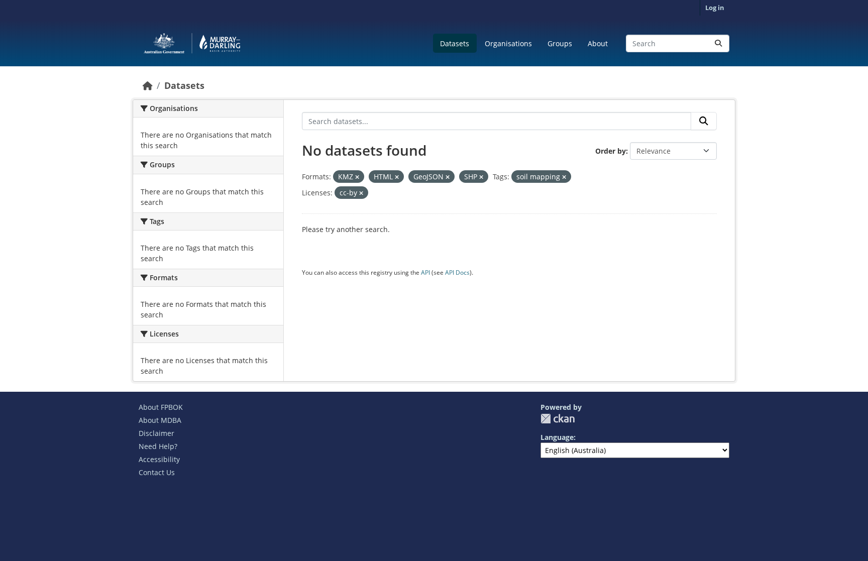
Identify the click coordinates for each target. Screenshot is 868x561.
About (598, 43)
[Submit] (718, 43)
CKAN (557, 418)
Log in (714, 7)
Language (557, 437)
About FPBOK (161, 407)
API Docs (457, 272)
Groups (560, 43)
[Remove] (357, 177)
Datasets (454, 43)
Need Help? (158, 446)
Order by (610, 151)
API (425, 272)
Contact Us (157, 472)
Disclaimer (156, 433)
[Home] (148, 85)
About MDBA (160, 420)
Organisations (508, 43)
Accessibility (159, 459)
